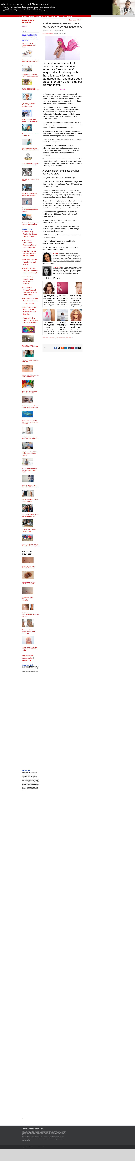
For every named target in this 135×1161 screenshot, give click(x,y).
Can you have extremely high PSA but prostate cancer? (30, 60)
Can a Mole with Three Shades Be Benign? (28, 582)
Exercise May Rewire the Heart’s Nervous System (30, 234)
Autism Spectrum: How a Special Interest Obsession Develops (30, 422)
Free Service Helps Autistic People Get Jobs (30, 500)
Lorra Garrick (57, 267)
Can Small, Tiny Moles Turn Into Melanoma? (28, 567)
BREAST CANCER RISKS (48, 338)
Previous (72, 20)
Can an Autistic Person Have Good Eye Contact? (30, 375)
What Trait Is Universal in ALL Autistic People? (29, 392)
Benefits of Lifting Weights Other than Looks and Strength (30, 270)
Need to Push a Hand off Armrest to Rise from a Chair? (30, 320)
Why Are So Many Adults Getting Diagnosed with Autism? (29, 453)
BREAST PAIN (69, 338)
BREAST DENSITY (60, 338)
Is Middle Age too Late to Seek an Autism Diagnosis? (30, 437)
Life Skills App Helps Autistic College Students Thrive (30, 515)
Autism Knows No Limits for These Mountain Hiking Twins (30, 545)
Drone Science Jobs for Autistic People (29, 530)
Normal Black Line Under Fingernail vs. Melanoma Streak (29, 648)
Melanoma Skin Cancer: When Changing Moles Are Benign (29, 631)
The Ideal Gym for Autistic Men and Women (30, 262)
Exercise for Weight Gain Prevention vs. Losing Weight (30, 301)
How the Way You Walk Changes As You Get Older (29, 253)
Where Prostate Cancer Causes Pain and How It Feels (29, 45)
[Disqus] (62, 371)
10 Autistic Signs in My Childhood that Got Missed (30, 345)
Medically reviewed (47, 33)
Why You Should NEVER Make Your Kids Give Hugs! (30, 486)
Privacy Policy (27, 658)
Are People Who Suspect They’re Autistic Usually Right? (29, 470)
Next (79, 20)
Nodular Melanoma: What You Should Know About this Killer (30, 614)
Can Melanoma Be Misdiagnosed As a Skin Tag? (27, 599)
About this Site (27, 656)
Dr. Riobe (55, 253)
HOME (24, 26)
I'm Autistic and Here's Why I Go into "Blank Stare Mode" (30, 406)
